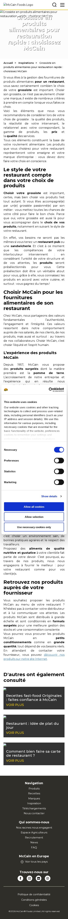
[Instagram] (29, 878)
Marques (34, 798)
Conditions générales (34, 899)
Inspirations (26, 63)
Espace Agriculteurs (34, 832)
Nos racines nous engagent (34, 827)
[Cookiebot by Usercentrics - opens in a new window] (49, 389)
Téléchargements (34, 808)
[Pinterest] (47, 878)
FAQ (34, 847)
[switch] (59, 460)
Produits (34, 788)
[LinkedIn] (38, 878)
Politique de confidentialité (34, 894)
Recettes (34, 793)
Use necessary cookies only (34, 526)
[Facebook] (20, 878)
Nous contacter (34, 813)
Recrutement (34, 837)
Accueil (8, 63)
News (34, 842)
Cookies (34, 905)
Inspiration (34, 803)
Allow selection (34, 516)
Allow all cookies (34, 506)
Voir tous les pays (36, 861)
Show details (49, 496)
